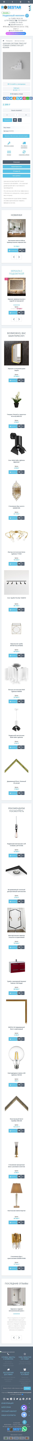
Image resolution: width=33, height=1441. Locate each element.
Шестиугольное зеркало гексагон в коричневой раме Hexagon (16, 936)
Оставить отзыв (17, 94)
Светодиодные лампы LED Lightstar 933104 (16, 1074)
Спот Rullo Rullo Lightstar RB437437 (16, 461)
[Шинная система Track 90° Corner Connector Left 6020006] (16, 65)
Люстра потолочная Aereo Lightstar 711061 (16, 553)
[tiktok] (26, 1398)
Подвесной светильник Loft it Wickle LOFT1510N (16, 844)
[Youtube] (19, 1398)
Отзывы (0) (16, 171)
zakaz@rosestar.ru (16, 25)
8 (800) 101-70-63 (16, 22)
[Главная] (3, 41)
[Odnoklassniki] (13, 1398)
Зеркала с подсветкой (16, 272)
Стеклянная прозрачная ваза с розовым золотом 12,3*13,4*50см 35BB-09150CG (16, 1166)
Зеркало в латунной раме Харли (16, 369)
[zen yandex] (23, 1398)
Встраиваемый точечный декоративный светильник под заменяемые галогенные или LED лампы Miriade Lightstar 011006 (16, 890)
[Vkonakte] (7, 1398)
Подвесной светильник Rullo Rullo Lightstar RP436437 (16, 736)
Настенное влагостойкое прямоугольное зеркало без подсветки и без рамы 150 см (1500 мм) (16, 241)
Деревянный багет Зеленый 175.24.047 (16, 782)
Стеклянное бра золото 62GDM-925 (16, 507)
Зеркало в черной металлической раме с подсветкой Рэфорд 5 (16, 1310)
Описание (16, 162)
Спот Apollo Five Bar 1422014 (16, 598)
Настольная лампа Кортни (16, 1211)
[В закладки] (15, 120)
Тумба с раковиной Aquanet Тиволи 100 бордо (16, 982)
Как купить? (16, 176)
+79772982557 (22, 20)
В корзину (13, 250)
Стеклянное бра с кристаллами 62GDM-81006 (17, 1257)
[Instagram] (3, 1398)
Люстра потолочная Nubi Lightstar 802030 (16, 690)
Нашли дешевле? (16, 110)
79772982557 (10, 20)
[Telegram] (24, 1414)
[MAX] (24, 1408)
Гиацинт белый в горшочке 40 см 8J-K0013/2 (16, 415)
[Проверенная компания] (7, 1352)
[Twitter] (16, 1398)
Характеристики (16, 166)
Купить (14, 312)
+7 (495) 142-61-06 (16, 18)
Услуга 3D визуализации (16, 33)
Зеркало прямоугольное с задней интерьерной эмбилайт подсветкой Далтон (16, 300)
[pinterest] (29, 1398)
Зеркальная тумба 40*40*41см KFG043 (16, 644)
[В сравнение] (20, 120)
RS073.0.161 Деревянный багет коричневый (16, 1028)
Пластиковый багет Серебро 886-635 (16, 1120)
